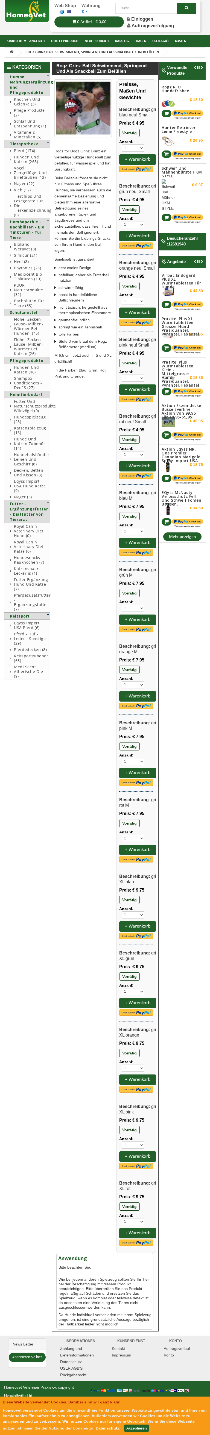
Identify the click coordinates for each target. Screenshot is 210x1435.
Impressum (121, 1355)
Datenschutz (71, 1361)
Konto (169, 1355)
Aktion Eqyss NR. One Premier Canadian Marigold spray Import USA (181, 454)
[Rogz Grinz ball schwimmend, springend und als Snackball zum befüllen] (83, 108)
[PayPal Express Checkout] (136, 169)
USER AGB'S (71, 1368)
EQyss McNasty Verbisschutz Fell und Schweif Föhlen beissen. (181, 498)
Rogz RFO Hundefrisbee (175, 88)
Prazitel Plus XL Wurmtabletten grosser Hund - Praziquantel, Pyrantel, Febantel (180, 326)
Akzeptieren (136, 1428)
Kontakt (118, 1348)
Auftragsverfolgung (153, 25)
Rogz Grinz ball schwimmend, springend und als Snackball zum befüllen (92, 52)
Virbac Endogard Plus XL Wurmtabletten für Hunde (181, 281)
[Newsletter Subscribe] (27, 1357)
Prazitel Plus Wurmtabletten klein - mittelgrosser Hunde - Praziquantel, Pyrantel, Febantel (180, 373)
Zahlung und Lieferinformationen (77, 1351)
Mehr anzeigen (182, 537)
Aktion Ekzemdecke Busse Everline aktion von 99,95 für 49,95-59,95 (181, 411)
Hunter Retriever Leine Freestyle (179, 129)
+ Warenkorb (137, 159)
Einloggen (141, 19)
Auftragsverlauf (177, 1348)
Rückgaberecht (73, 1375)
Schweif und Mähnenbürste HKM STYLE (182, 172)
